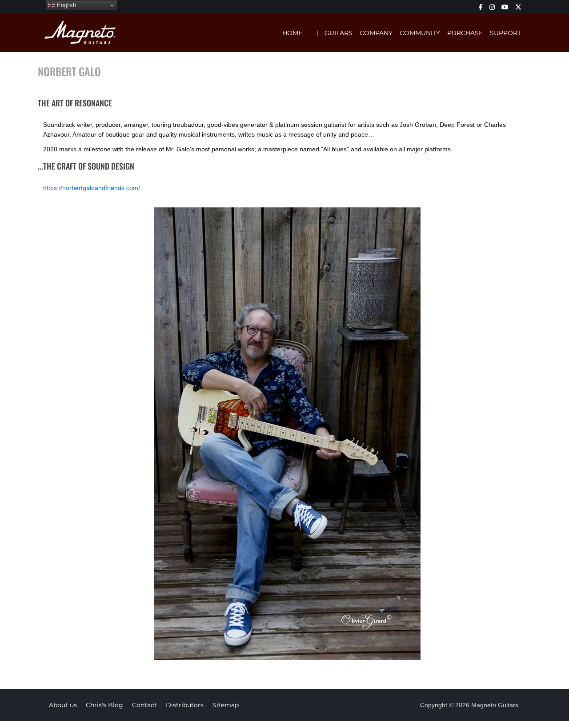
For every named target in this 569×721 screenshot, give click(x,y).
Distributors (185, 705)
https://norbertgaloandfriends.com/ (91, 187)
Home (292, 33)
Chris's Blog (104, 705)
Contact (144, 705)
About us (63, 705)
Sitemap (225, 705)
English (65, 5)
